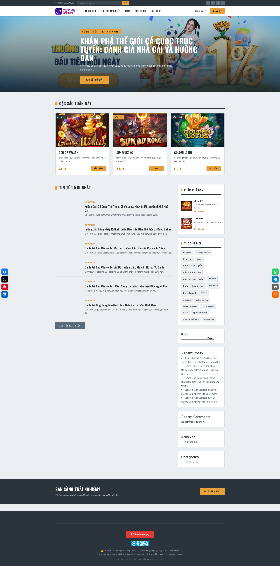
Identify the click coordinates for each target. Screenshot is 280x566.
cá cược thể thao (192, 272)
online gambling (190, 306)
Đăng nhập (200, 11)
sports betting (200, 312)
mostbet (187, 300)
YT (213, 3)
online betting (202, 300)
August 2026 (190, 442)
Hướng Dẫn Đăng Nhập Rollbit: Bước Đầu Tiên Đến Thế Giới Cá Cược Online (200, 382)
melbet (204, 293)
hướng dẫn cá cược (193, 286)
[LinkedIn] (4, 294)
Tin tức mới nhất (110, 11)
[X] (4, 279)
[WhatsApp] (276, 272)
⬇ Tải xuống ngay (140, 534)
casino (200, 259)
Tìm (125, 3)
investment (213, 286)
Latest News (191, 462)
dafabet (212, 279)
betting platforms (203, 253)
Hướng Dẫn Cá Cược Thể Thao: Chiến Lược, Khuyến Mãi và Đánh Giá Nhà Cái (199, 370)
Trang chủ (91, 11)
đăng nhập (209, 319)
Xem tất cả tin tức (70, 325)
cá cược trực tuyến (193, 279)
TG (218, 3)
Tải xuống (155, 11)
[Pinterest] (4, 287)
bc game (187, 253)
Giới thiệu (140, 11)
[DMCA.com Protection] (140, 543)
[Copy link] (276, 294)
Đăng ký (217, 11)
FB (208, 3)
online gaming (208, 306)
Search (184, 334)
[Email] (276, 287)
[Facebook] (4, 272)
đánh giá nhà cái (191, 319)
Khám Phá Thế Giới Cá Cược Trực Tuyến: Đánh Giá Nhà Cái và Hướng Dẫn (138, 49)
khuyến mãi (189, 293)
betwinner (187, 259)
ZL (222, 3)
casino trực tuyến (192, 265)
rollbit (185, 312)
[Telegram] (276, 279)
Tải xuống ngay (212, 491)
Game (127, 11)
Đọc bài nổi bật (94, 79)
